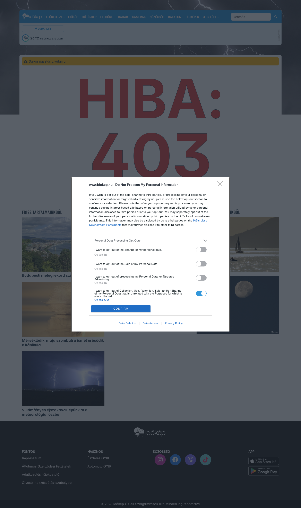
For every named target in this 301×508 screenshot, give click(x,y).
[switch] (201, 249)
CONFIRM (121, 308)
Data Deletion (127, 323)
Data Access (150, 323)
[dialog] (150, 254)
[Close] (221, 185)
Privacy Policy (174, 323)
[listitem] (150, 240)
